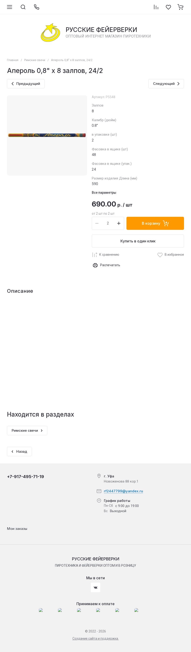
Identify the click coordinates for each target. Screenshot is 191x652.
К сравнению (109, 254)
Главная (12, 60)
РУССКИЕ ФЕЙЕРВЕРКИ (101, 29)
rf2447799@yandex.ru (123, 491)
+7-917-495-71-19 (25, 476)
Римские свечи (34, 60)
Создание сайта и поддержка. (95, 638)
